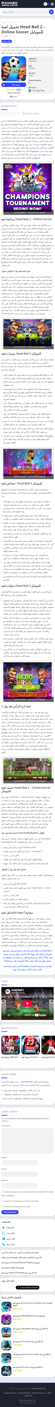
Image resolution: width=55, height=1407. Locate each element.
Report (14, 96)
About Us (28, 1395)
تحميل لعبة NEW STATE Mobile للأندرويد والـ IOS (19, 1273)
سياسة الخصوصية (10, 1392)
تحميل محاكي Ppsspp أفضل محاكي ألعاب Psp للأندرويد (21, 1257)
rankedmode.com (39, 1388)
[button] (51, 11)
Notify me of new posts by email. (17, 1206)
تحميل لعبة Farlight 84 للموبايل (12, 1267)
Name (4, 1157)
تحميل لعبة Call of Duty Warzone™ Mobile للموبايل (20, 1262)
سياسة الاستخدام (38, 1392)
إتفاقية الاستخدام (24, 1392)
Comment (6, 1126)
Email (4, 1169)
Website (4, 1180)
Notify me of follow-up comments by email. (21, 1201)
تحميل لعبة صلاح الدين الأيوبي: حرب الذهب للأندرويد (20, 1252)
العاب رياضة (12, 22)
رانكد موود (38, 154)
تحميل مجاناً (16, 85)
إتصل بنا (48, 1392)
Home (3, 22)
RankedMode (27, 1081)
